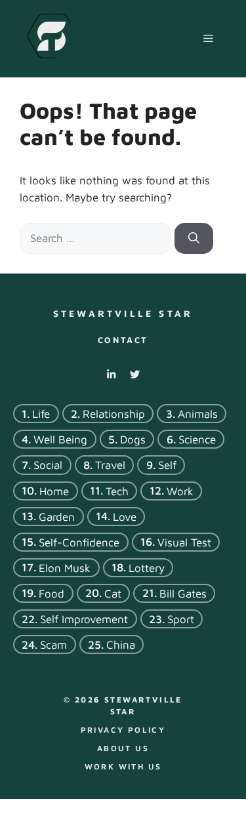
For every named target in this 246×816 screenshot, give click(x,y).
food (51, 593)
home (54, 490)
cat (112, 593)
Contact (123, 340)
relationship (114, 413)
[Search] (193, 239)
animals (198, 413)
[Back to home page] (48, 37)
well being (60, 439)
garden (57, 516)
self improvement (84, 619)
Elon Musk (65, 567)
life (41, 413)
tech (117, 490)
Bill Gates (183, 593)
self (167, 465)
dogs (133, 439)
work (180, 490)
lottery (147, 567)
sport (180, 619)
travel (110, 465)
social (47, 465)
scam (53, 644)
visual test (184, 541)
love (124, 516)
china (120, 644)
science (197, 439)
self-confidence (79, 541)
